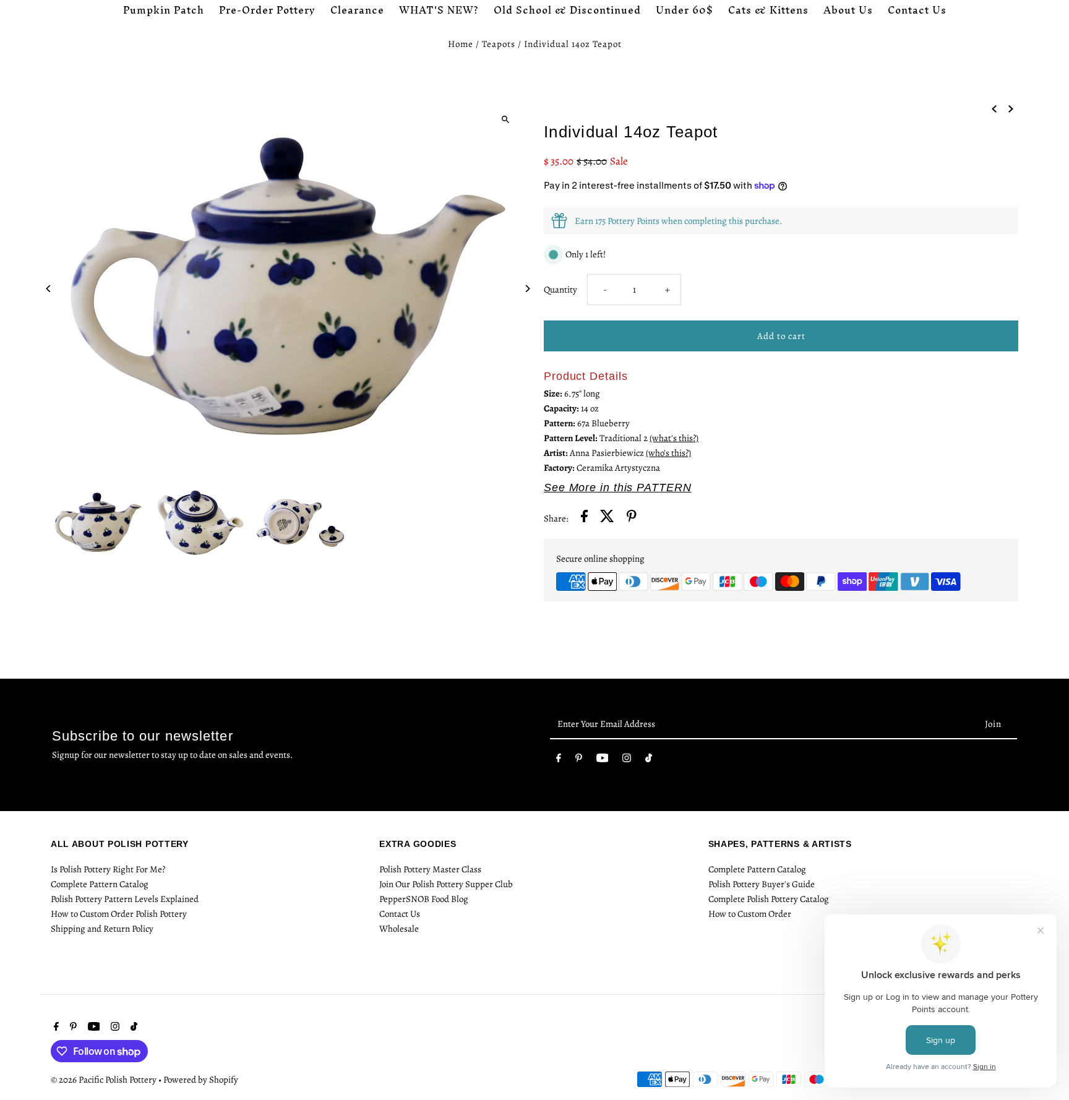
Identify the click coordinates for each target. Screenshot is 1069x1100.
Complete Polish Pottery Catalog (768, 899)
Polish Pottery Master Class (430, 869)
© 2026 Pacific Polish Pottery (104, 1079)
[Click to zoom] (505, 119)
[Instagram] (626, 760)
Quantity (560, 289)
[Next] (527, 289)
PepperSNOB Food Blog (423, 899)
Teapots (498, 44)
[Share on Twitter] (607, 518)
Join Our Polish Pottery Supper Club (446, 884)
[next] (1010, 107)
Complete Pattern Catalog (99, 884)
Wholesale (399, 928)
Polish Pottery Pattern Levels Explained (125, 899)
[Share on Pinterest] (632, 518)
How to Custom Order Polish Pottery (119, 914)
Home (460, 44)
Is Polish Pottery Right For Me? (108, 869)
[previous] (994, 107)
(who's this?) (668, 453)
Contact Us (399, 914)
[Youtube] (602, 760)
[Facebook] (558, 760)
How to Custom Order (749, 914)
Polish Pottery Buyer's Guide (761, 884)
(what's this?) (674, 438)
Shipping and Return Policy (102, 928)
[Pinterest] (578, 760)
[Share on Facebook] (584, 518)
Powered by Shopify (200, 1079)
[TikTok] (648, 760)
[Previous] (49, 289)
